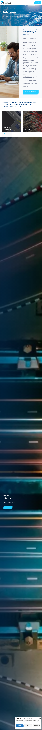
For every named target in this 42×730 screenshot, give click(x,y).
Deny (28, 725)
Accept (19, 725)
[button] (39, 718)
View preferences (36, 725)
